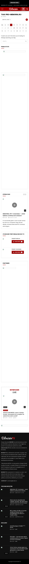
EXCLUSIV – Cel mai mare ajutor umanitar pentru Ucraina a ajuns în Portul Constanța (19, 538)
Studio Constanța (16, 249)
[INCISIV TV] (14, 9)
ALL (2, 25)
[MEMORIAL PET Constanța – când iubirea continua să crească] (5, 493)
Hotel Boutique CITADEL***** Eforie (17, 526)
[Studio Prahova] (6, 242)
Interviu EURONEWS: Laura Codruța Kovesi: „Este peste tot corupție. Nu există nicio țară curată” (13, 414)
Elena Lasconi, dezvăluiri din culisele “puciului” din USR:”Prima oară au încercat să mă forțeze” (18, 501)
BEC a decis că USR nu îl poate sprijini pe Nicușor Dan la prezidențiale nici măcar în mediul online (18, 513)
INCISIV (5, 217)
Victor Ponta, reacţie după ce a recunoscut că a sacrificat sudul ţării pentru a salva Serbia (19, 549)
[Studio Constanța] (6, 252)
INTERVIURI (5, 410)
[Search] (27, 9)
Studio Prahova (16, 238)
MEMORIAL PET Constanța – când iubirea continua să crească (14, 5)
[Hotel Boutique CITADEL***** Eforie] (5, 529)
